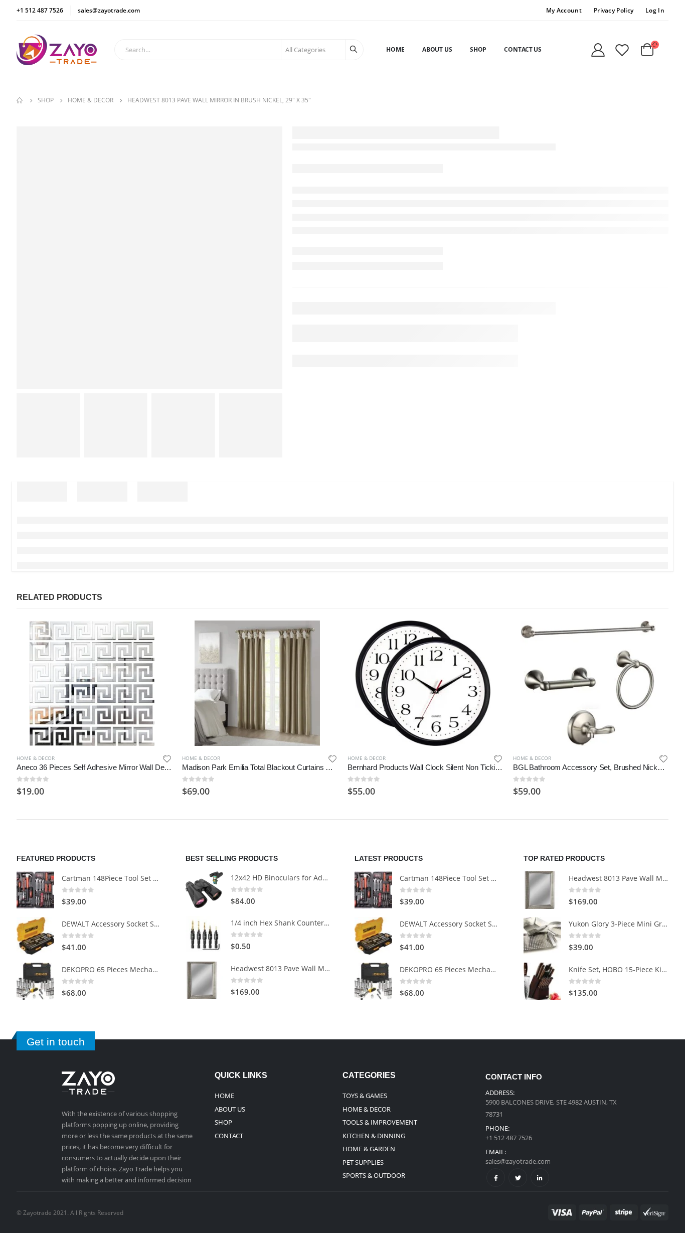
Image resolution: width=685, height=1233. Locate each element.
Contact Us (523, 49)
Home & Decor (36, 757)
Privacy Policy (613, 10)
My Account (564, 10)
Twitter (517, 1177)
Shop (478, 49)
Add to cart (155, 637)
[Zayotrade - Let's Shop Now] (57, 50)
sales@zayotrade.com (518, 1161)
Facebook (495, 1177)
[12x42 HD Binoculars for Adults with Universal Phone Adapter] (204, 889)
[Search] (354, 50)
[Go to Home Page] (20, 100)
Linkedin (540, 1177)
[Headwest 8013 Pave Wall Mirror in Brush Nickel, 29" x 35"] (204, 980)
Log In (654, 10)
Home (395, 49)
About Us (437, 49)
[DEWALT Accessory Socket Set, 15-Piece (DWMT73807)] (35, 936)
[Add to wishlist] (167, 758)
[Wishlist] (622, 50)
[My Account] (598, 50)
